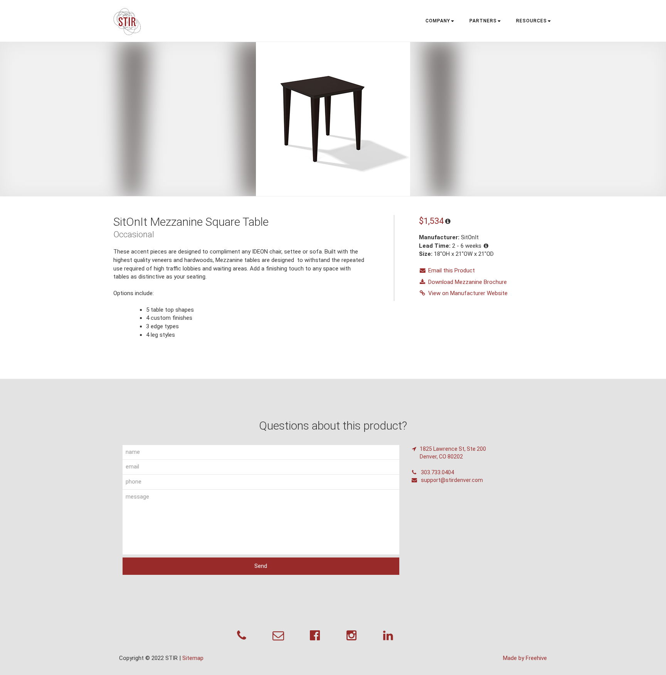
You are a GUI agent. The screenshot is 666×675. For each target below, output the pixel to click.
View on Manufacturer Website (468, 293)
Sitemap (193, 658)
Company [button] (438, 21)
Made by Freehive (525, 658)
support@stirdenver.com (451, 480)
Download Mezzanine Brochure (467, 282)
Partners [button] (483, 21)
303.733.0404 (437, 472)
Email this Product (451, 270)
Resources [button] (531, 21)
